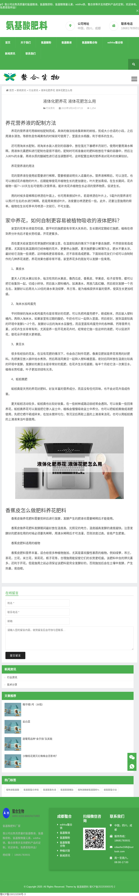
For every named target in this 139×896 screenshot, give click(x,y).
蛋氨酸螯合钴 (110, 790)
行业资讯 (33, 90)
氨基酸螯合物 (89, 42)
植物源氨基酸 (12, 790)
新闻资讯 (10, 53)
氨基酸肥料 (83, 886)
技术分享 (12, 684)
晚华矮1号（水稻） (33, 704)
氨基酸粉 (46, 42)
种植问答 (65, 850)
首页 (7, 42)
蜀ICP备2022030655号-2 (102, 886)
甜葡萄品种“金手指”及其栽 (37, 738)
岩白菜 (26, 721)
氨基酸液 (67, 42)
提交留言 (15, 655)
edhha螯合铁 (115, 42)
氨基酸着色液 (49, 790)
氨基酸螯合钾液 (31, 790)
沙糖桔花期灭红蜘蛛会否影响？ (40, 755)
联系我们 (31, 53)
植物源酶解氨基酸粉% (88, 790)
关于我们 (26, 42)
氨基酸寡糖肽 (66, 790)
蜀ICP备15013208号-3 (13, 894)
